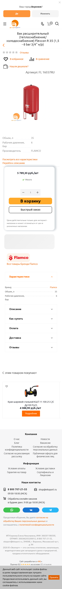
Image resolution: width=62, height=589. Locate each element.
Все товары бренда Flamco (22, 264)
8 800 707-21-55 (17, 489)
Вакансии (45, 443)
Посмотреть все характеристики (19, 159)
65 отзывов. (46, 564)
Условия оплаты (16, 468)
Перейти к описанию (13, 163)
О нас (17, 439)
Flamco (53, 287)
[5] (16, 52)
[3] (10, 52)
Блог (16, 443)
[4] (13, 52)
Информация (31, 463)
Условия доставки (45, 468)
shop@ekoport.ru (48, 489)
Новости (45, 439)
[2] (7, 52)
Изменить (45, 13)
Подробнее (31, 413)
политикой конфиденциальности (36, 525)
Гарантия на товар (16, 472)
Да (16, 13)
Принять (54, 577)
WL (39, 561)
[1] (4, 52)
